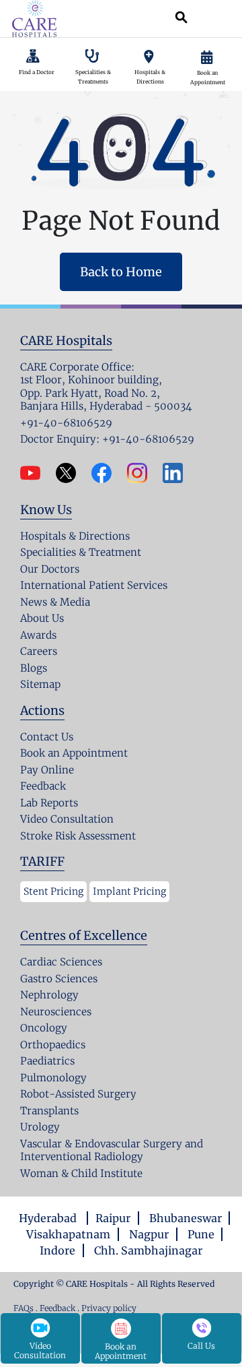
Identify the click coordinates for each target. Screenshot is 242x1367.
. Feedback (56, 1308)
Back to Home (121, 272)
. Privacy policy (106, 1308)
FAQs (23, 1308)
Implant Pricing (129, 891)
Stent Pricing (53, 891)
